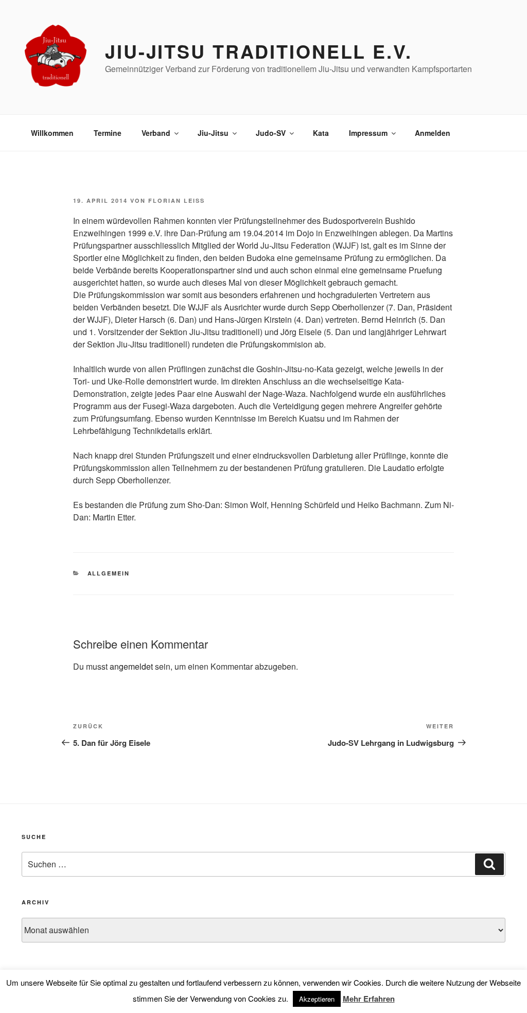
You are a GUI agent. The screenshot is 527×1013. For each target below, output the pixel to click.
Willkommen (52, 133)
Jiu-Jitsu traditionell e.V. (258, 51)
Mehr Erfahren (369, 998)
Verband (156, 133)
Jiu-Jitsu (213, 133)
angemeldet (131, 666)
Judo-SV (271, 133)
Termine (107, 133)
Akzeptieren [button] (317, 999)
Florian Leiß (176, 200)
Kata (321, 133)
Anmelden (432, 133)
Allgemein (108, 573)
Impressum (368, 133)
